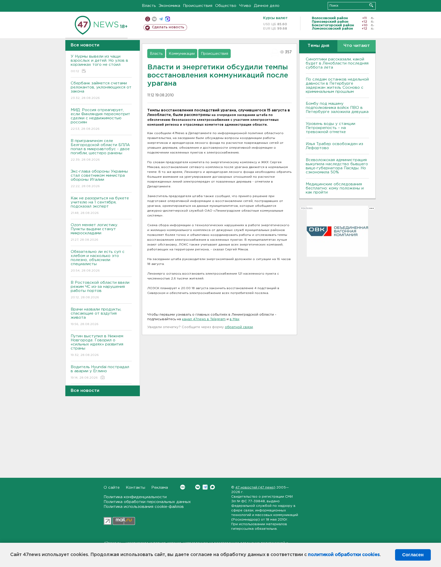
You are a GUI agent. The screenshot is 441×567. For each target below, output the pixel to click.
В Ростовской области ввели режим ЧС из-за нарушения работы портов (100, 290)
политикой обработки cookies (344, 555)
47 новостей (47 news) (255, 487)
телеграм (160, 19)
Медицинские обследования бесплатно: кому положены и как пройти (335, 188)
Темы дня (318, 46)
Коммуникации (182, 53)
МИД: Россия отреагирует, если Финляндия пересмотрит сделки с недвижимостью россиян (100, 119)
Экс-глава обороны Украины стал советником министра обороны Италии (99, 179)
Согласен (413, 554)
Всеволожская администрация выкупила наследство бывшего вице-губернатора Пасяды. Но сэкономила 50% (337, 166)
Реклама (159, 487)
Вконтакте (197, 487)
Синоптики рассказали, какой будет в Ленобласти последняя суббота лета (337, 63)
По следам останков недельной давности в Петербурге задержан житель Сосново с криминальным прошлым (337, 85)
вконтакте (154, 19)
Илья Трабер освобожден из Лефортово (334, 146)
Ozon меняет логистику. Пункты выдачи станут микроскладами (94, 232)
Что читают (357, 46)
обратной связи (239, 327)
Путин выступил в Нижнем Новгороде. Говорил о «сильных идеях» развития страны (97, 345)
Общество (225, 5)
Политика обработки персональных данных (147, 502)
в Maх (234, 319)
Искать (371, 5)
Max (212, 487)
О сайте (112, 487)
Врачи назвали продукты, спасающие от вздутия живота (96, 317)
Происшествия (197, 5)
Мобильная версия (147, 19)
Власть (149, 5)
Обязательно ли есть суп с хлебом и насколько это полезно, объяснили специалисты (98, 261)
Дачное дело (266, 5)
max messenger (167, 19)
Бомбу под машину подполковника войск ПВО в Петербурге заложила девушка (337, 107)
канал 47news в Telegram (204, 319)
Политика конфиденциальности (135, 497)
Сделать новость (168, 27)
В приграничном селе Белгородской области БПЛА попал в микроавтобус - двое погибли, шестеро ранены (100, 150)
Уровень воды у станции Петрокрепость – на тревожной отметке (330, 128)
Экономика (169, 5)
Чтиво (245, 5)
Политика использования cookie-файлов (144, 506)
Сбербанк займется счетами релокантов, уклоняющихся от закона (101, 90)
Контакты (135, 487)
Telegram (205, 487)
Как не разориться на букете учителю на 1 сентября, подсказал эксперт (100, 205)
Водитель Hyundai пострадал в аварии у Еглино (100, 372)
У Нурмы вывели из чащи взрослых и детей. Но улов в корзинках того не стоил (99, 64)
